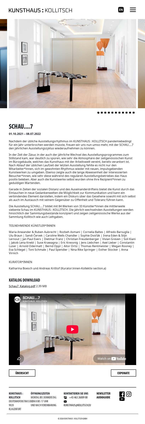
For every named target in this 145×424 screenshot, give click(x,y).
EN (121, 10)
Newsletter (103, 393)
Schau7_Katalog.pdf (22, 286)
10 (130, 113)
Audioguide (103, 397)
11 (134, 113)
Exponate (123, 373)
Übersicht (22, 373)
